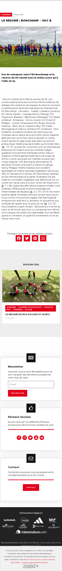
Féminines (17, 310)
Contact (31, 487)
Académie (6, 15)
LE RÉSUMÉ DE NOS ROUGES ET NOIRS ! (27, 314)
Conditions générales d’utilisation (34, 562)
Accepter (29, 566)
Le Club (28, 310)
